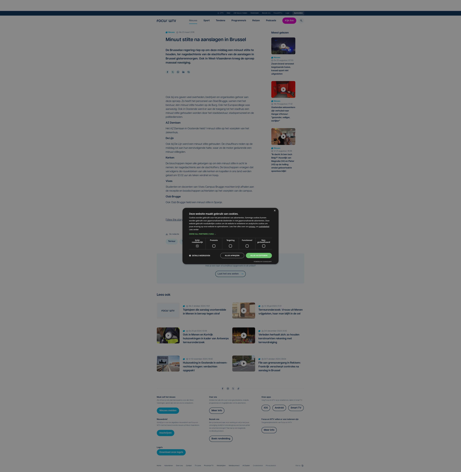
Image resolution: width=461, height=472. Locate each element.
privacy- (252, 226)
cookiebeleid (264, 226)
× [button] (275, 211)
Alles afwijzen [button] (232, 255)
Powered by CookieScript (263, 261)
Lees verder (194, 229)
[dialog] (230, 236)
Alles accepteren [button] (258, 255)
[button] (230, 234)
